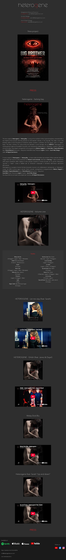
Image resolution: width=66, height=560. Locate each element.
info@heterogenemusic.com (8, 553)
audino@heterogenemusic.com (37, 18)
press (33, 90)
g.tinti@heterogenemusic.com (36, 13)
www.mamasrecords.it (6, 556)
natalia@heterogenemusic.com (35, 22)
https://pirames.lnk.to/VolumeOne (9, 550)
